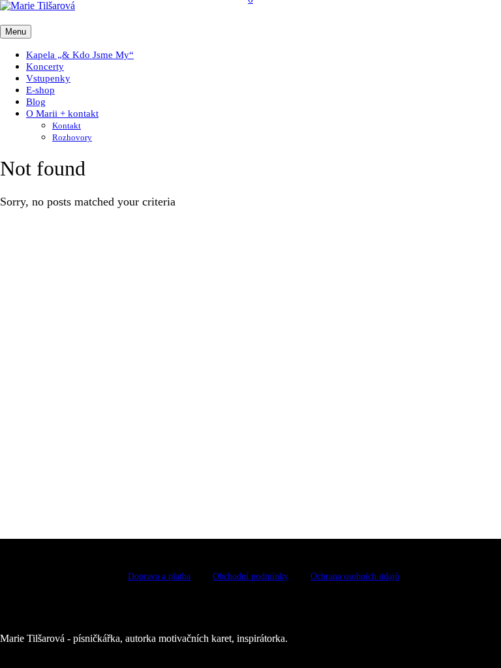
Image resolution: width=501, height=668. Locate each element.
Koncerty (45, 66)
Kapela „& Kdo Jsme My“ (80, 55)
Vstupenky (48, 78)
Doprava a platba (159, 576)
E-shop (40, 90)
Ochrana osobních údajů (355, 576)
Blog (36, 102)
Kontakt (66, 125)
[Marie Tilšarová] (37, 5)
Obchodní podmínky (250, 576)
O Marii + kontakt (62, 113)
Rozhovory (72, 137)
